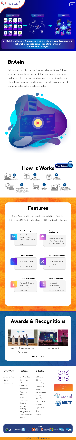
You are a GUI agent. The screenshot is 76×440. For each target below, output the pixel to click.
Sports (38, 414)
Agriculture (40, 408)
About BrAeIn (8, 377)
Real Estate (40, 401)
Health (38, 390)
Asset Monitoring (23, 399)
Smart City (40, 383)
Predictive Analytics (23, 393)
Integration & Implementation (25, 413)
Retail (38, 411)
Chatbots (23, 386)
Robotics (23, 403)
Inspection (23, 389)
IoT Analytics (24, 377)
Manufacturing (41, 398)
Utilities (38, 380)
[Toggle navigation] (72, 4)
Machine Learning (22, 407)
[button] (33, 356)
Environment (41, 386)
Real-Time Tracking (23, 381)
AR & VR (22, 417)
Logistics (39, 405)
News (5, 380)
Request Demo (63, 387)
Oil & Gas (39, 377)
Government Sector (41, 394)
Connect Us (8, 383)
